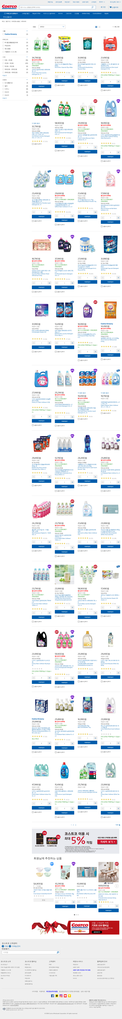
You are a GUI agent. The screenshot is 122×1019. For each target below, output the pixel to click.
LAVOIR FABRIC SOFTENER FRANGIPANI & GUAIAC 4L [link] (85, 664)
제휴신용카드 (28, 981)
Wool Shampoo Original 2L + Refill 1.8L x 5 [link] (41, 533)
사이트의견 (52, 973)
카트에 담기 (41, 86)
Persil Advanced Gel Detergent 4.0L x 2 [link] (63, 133)
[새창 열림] (4, 1009)
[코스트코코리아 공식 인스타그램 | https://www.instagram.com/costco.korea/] (61, 996)
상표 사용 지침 (85, 991)
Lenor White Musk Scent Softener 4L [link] (110, 729)
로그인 (103, 7)
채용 (2, 978)
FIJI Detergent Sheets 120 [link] (39, 332)
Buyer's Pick (36, 13)
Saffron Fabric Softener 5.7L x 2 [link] (63, 206)
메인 (3, 21)
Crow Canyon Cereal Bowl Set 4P (42, 893)
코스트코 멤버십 (30, 961)
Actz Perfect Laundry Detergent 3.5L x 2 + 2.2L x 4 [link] (41, 136)
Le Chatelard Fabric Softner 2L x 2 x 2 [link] (110, 473)
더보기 (5, 75)
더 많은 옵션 (36, 123)
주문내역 (27, 978)
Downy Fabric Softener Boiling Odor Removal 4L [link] (109, 137)
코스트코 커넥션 (5, 975)
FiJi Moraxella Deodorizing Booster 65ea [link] (85, 68)
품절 (43, 900)
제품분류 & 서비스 (6, 973)
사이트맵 (35, 991)
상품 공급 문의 (101, 964)
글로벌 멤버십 (29, 984)
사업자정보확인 (14, 1005)
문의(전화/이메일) (54, 967)
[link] (41, 52)
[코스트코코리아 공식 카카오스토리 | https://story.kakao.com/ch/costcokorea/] (69, 996)
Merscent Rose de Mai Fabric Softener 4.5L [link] (109, 209)
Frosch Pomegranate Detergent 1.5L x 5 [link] (64, 668)
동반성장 (99, 975)
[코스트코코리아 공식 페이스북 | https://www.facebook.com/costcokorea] (52, 996)
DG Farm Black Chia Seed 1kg (63, 895)
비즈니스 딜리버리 (49, 13)
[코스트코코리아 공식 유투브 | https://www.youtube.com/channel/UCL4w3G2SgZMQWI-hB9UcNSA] (65, 996)
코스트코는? (4, 964)
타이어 (60, 13)
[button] (94, 7)
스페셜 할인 (25, 13)
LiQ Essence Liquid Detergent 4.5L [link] (63, 795)
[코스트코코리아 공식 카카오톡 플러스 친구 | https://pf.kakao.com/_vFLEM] (56, 996)
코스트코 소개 (6, 961)
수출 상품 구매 (53, 975)
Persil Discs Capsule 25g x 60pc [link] (64, 67)
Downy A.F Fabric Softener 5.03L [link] (41, 402)
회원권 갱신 (28, 967)
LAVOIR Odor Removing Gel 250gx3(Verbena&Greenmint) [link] (63, 599)
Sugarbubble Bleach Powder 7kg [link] (87, 201)
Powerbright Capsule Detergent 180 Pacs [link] (110, 269)
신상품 (77, 13)
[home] (9, 7)
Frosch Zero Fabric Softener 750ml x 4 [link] (40, 604)
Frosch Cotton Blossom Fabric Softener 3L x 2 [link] (86, 139)
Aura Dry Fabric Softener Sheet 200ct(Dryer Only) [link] (40, 274)
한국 (118, 2)
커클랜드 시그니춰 (6, 970)
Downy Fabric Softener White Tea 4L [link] (110, 795)
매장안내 (75, 964)
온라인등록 (28, 973)
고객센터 (52, 961)
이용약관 (42, 991)
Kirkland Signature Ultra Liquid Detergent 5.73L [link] (109, 68)
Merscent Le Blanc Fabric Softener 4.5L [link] (87, 533)
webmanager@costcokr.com (65, 1003)
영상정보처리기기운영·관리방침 (69, 991)
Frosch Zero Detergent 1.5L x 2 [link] (63, 406)
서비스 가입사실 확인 (95, 1007)
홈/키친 (8, 21)
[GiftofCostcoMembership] (75, 933)
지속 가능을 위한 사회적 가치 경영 (10, 967)
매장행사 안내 (77, 973)
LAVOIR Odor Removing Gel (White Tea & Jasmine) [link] (109, 533)
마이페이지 (28, 975)
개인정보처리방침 (52, 991)
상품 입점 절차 (101, 970)
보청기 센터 (76, 967)
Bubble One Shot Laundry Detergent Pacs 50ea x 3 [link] (39, 468)
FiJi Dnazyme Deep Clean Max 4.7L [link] (86, 336)
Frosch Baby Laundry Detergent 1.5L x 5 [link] (87, 604)
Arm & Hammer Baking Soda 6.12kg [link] (109, 340)
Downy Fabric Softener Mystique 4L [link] (41, 664)
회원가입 (27, 964)
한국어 (101, 2)
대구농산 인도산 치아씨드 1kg (64, 894)
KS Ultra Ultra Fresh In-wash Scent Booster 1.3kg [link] (87, 468)
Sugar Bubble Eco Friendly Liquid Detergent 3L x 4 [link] (41, 203)
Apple (106, 13)
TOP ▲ (118, 825)
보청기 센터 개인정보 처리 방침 (81, 970)
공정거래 (99, 973)
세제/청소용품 (16, 21)
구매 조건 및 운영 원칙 (103, 967)
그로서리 (68, 13)
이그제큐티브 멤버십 (30, 970)
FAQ (50, 964)
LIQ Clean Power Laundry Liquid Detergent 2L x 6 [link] (87, 411)
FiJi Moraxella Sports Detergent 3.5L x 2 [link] (64, 274)
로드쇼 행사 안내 (77, 975)
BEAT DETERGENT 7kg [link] (84, 727)
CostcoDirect (97, 13)
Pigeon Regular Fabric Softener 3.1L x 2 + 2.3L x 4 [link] (109, 406)
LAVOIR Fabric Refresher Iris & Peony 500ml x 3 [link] (63, 473)
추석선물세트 (7, 17)
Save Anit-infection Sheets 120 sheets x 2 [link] (109, 599)
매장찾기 (5, 949)
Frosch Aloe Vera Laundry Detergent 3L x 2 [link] (39, 73)
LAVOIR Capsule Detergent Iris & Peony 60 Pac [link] (87, 269)
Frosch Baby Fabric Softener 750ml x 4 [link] (63, 539)
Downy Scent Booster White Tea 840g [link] (110, 664)
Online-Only (86, 13)
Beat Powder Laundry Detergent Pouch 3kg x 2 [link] (64, 334)
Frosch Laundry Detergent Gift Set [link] (87, 792)
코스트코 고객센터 (9, 943)
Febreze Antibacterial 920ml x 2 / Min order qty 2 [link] (41, 732)
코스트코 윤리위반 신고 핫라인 (105, 978)
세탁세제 (23, 21)
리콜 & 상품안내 (53, 970)
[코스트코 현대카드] (75, 853)
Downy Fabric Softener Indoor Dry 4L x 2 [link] (41, 795)
